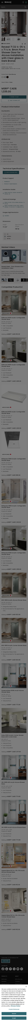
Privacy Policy (15, 1006)
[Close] (26, 986)
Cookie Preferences (14, 1009)
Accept (14, 1018)
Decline (14, 1013)
